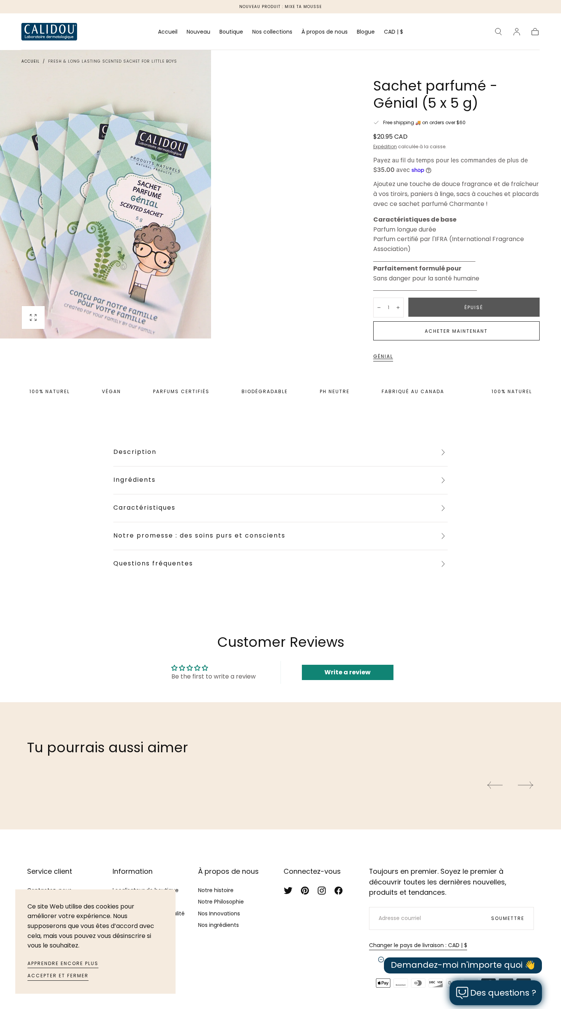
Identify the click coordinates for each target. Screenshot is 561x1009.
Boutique (231, 32)
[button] (393, 33)
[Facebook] (338, 890)
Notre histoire (216, 890)
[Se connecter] (516, 31)
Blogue (366, 32)
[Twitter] (288, 890)
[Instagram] (321, 890)
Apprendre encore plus (62, 963)
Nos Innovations (219, 913)
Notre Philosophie (221, 901)
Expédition (385, 146)
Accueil (167, 32)
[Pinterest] (305, 890)
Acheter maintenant (456, 331)
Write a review (347, 672)
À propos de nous (324, 32)
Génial (383, 356)
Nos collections (272, 32)
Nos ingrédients (218, 925)
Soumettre (507, 918)
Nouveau (198, 32)
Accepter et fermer (58, 975)
